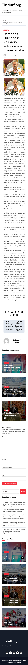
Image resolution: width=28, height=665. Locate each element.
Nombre (4, 459)
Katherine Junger (18, 341)
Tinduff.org (11, 5)
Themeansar (17, 662)
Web (3, 475)
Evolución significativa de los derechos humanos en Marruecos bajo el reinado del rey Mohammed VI (14, 523)
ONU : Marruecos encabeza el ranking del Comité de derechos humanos (13, 510)
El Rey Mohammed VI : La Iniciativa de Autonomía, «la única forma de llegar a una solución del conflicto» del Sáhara (14, 516)
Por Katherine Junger (11, 55)
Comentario (5, 437)
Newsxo (9, 662)
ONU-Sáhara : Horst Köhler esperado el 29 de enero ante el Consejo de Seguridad (14, 531)
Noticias (6, 30)
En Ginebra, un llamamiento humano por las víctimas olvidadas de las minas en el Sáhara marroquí (14, 504)
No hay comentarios (17, 57)
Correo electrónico (7, 467)
